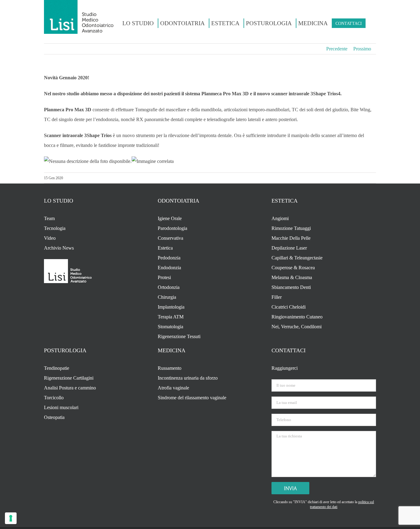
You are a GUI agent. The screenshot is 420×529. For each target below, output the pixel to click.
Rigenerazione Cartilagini (68, 378)
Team (49, 218)
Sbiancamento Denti (291, 287)
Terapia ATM (171, 316)
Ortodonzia (169, 287)
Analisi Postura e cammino (70, 387)
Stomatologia (170, 326)
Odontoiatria (178, 201)
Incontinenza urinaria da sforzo (188, 378)
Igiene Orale (170, 218)
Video (50, 238)
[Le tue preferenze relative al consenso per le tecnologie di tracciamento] (11, 518)
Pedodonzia (169, 257)
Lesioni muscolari (61, 407)
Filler (276, 297)
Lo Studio (58, 201)
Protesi (164, 277)
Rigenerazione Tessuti (179, 336)
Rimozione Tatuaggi (291, 228)
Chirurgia (167, 297)
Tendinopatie (56, 368)
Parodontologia (172, 228)
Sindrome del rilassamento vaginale (192, 397)
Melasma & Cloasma (291, 277)
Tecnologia (54, 228)
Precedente (336, 48)
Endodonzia (169, 267)
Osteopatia (54, 417)
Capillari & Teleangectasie (297, 257)
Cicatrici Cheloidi (288, 307)
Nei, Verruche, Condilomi (296, 326)
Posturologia (65, 350)
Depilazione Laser (289, 248)
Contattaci (288, 350)
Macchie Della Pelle (291, 238)
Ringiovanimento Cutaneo (297, 316)
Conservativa (170, 238)
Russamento (169, 368)
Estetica (165, 248)
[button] (369, 23)
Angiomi (280, 218)
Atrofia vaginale (173, 387)
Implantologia (171, 307)
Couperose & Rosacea (293, 267)
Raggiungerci (284, 368)
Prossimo (362, 48)
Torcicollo (54, 397)
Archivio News (59, 248)
